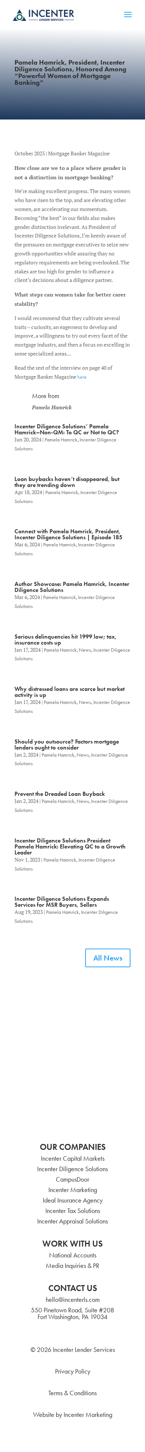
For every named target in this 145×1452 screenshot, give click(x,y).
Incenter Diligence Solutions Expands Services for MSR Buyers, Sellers (61, 902)
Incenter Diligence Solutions (72, 1168)
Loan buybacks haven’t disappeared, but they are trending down (66, 482)
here (82, 376)
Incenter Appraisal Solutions (72, 1221)
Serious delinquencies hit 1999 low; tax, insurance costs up (65, 639)
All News (107, 958)
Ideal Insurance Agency (73, 1200)
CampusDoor (72, 1179)
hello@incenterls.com (73, 1299)
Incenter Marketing (72, 1189)
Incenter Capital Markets (72, 1158)
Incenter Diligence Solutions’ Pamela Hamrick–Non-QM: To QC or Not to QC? (66, 429)
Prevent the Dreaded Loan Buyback (59, 794)
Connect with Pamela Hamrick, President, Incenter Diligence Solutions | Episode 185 (68, 534)
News (85, 649)
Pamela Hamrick (61, 439)
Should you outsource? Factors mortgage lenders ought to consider (66, 744)
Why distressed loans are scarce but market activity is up (69, 692)
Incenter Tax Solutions (72, 1210)
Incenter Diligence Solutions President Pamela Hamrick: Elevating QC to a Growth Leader (70, 846)
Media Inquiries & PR (72, 1265)
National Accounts (72, 1255)
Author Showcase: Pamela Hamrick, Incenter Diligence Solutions (71, 587)
